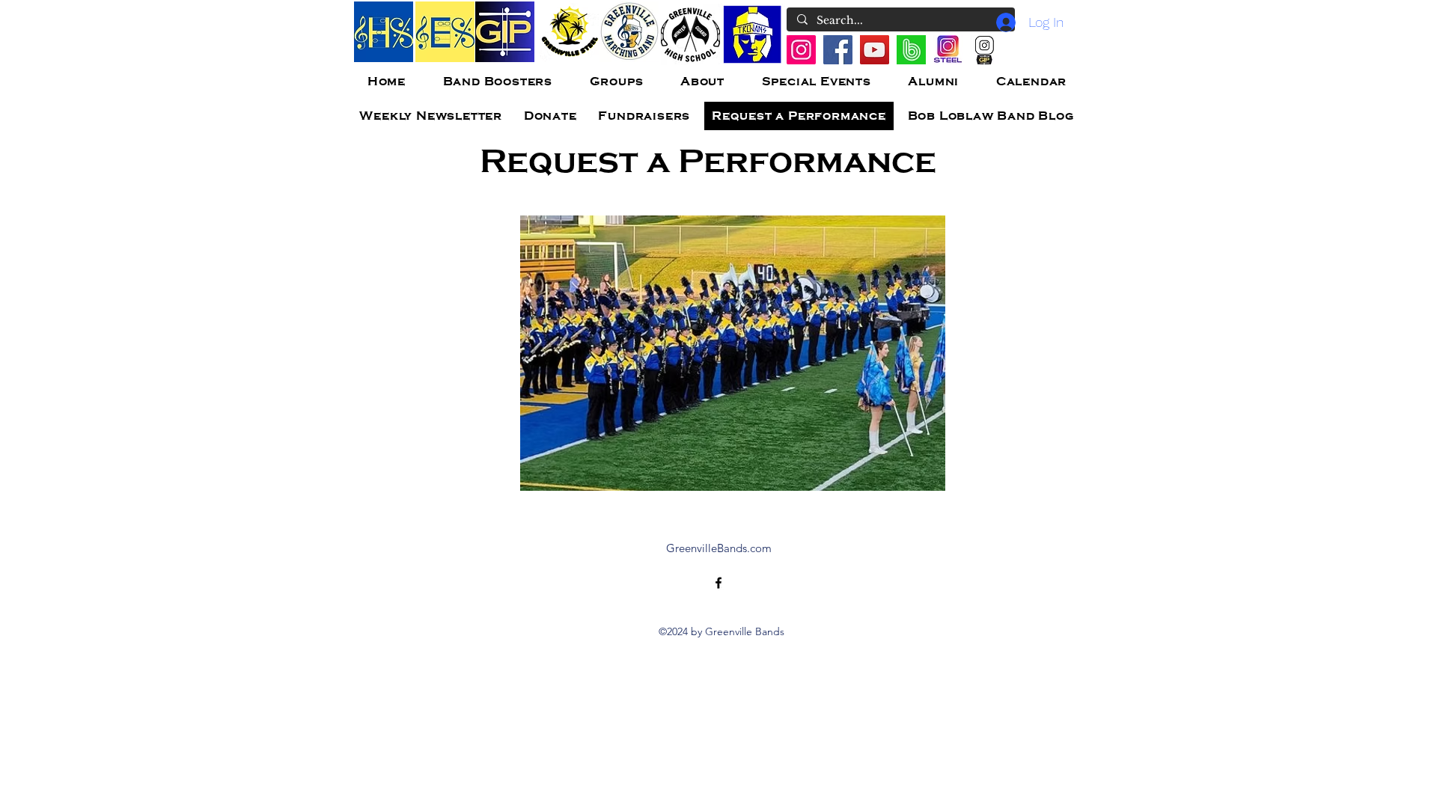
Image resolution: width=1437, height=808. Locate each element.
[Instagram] (801, 49)
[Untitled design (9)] (984, 49)
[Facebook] (837, 49)
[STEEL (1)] (947, 49)
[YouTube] (874, 49)
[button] (732, 353)
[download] (911, 49)
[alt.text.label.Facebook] (718, 582)
